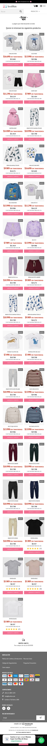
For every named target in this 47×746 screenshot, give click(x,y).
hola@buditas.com (10, 696)
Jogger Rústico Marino (34, 501)
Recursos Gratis (28, 659)
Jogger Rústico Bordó (13, 463)
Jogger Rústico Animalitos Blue (13, 314)
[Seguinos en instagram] (3, 708)
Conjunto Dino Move (34, 165)
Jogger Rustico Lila (13, 277)
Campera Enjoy (13, 128)
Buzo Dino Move (13, 203)
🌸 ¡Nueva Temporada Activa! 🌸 (24, 1)
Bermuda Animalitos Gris (13, 165)
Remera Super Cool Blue (34, 352)
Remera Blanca (13, 619)
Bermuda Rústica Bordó (34, 277)
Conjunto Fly (34, 203)
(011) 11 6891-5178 (10, 693)
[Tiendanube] (23, 725)
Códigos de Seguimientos (9, 663)
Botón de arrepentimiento (23, 732)
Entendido (23, 743)
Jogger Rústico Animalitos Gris (34, 128)
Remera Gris (13, 578)
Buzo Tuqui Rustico (13, 426)
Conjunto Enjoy (13, 91)
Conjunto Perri (13, 53)
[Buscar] (20, 11)
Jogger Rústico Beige (13, 538)
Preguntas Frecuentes (30, 663)
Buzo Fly (34, 240)
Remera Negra (34, 538)
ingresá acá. (35, 730)
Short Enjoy (34, 91)
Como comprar (6, 667)
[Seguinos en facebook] (8, 708)
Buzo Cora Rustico (34, 389)
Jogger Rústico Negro (13, 501)
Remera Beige (34, 578)
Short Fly (13, 240)
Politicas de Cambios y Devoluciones (12, 659)
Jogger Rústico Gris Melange (13, 389)
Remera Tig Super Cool (12, 352)
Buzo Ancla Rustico (34, 426)
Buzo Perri (34, 53)
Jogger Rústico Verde (34, 463)
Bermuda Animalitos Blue (34, 314)
